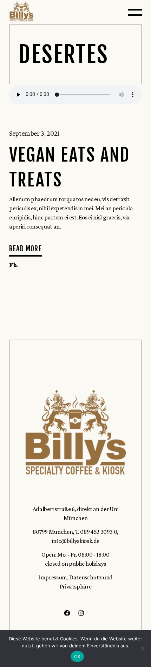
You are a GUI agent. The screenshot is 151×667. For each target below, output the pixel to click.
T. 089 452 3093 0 (96, 531)
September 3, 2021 (34, 133)
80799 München (53, 531)
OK (77, 656)
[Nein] (142, 648)
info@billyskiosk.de (75, 540)
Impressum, (53, 577)
